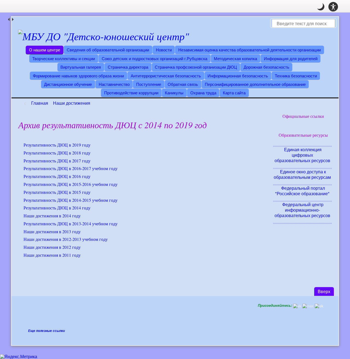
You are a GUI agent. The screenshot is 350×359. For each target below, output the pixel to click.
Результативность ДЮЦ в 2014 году (57, 208)
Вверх (326, 291)
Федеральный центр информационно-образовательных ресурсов (302, 209)
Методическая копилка (235, 58)
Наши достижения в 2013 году (52, 231)
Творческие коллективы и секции (63, 58)
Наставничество (114, 84)
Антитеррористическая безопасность (166, 75)
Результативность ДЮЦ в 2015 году (57, 192)
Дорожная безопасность (266, 67)
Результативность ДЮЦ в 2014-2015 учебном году (71, 200)
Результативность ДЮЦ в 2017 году (57, 161)
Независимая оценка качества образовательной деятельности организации (249, 49)
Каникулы (174, 92)
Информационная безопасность (238, 75)
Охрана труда (203, 92)
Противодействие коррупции (131, 92)
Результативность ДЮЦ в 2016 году (57, 176)
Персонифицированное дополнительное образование (255, 84)
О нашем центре (44, 49)
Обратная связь (183, 84)
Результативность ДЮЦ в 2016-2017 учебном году (71, 168)
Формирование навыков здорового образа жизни (78, 75)
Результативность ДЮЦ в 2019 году (57, 145)
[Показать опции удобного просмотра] (333, 6)
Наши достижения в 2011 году (52, 255)
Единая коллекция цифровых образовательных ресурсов (302, 155)
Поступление (148, 84)
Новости (164, 49)
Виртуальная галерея (80, 67)
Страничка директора (128, 67)
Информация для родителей (290, 58)
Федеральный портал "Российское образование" (302, 191)
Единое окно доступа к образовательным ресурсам (302, 174)
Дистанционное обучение (68, 84)
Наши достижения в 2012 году (52, 247)
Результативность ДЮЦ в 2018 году (57, 153)
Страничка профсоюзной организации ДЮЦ (196, 67)
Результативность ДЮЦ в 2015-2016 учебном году (71, 184)
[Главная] (103, 36)
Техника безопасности (296, 75)
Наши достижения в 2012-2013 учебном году (66, 239)
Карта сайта (234, 92)
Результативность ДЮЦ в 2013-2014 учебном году (71, 223)
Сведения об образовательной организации (108, 49)
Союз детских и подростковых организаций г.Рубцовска (154, 58)
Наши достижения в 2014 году (52, 215)
